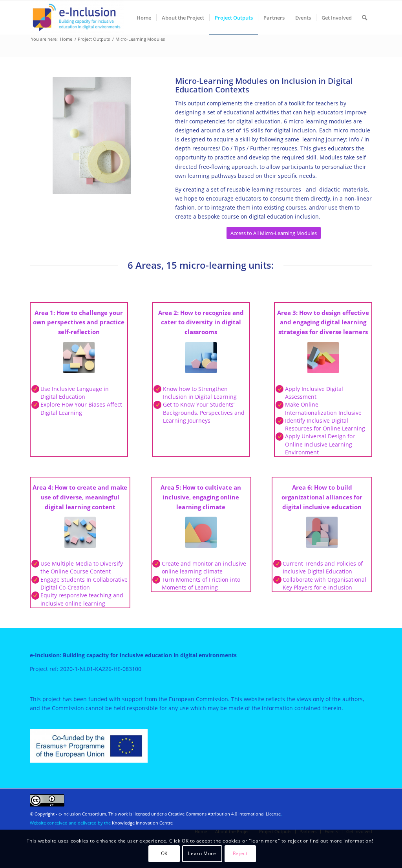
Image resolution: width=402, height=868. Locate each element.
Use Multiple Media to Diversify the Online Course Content (81, 567)
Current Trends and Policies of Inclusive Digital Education (323, 567)
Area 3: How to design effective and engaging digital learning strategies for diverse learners (323, 322)
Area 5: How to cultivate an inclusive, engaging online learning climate (201, 497)
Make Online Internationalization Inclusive (323, 408)
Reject (240, 853)
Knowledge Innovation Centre (142, 823)
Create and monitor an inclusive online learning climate (204, 567)
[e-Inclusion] (77, 17)
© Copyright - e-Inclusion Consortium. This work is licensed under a (99, 814)
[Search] (364, 17)
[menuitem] (144, 17)
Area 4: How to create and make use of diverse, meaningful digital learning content (80, 497)
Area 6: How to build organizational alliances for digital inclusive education (321, 497)
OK (164, 853)
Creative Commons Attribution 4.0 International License (224, 814)
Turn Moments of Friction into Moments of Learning (201, 583)
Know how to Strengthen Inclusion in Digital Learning (200, 392)
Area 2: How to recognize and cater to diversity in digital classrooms (201, 322)
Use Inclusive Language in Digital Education (74, 392)
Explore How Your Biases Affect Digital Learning (81, 408)
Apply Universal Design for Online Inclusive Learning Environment (320, 444)
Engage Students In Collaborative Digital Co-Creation (84, 583)
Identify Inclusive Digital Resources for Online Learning (325, 424)
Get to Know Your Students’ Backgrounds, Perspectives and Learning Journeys (204, 412)
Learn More (202, 853)
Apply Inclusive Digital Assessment (314, 392)
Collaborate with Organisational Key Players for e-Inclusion (324, 583)
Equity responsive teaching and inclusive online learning (81, 599)
